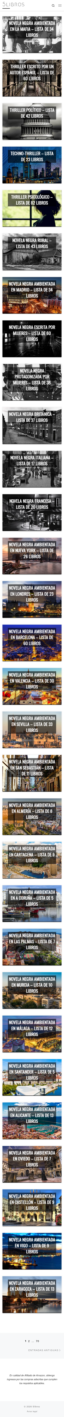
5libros (36, 1406)
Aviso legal (32, 1411)
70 (37, 1341)
